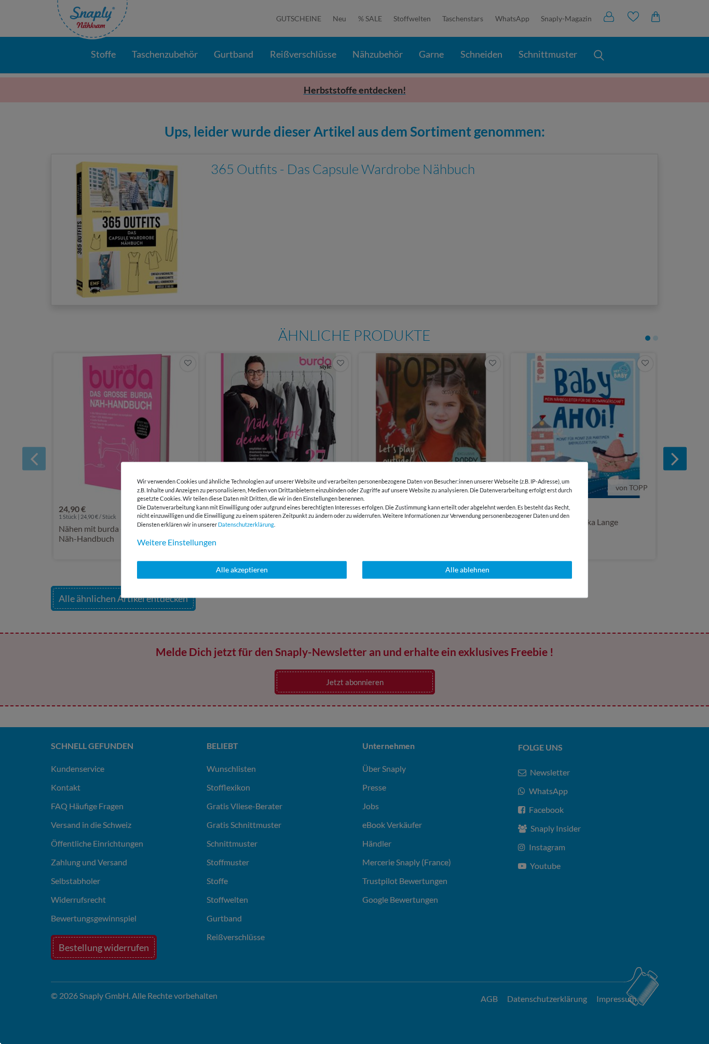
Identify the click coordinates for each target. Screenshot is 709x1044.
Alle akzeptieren (242, 569)
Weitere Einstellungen (176, 542)
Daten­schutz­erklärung (246, 524)
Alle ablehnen (467, 569)
